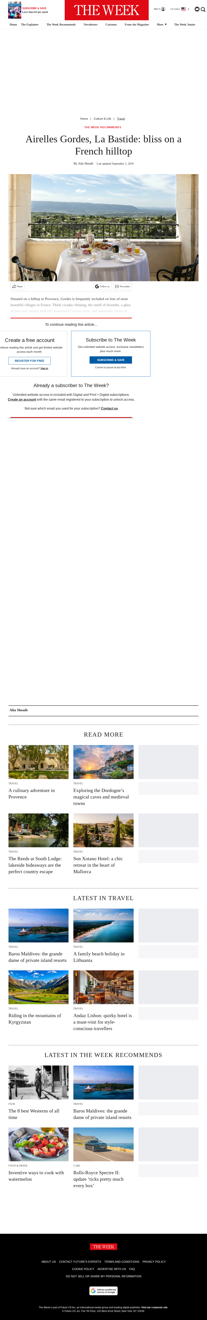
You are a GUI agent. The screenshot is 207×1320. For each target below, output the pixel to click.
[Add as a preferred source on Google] (103, 1290)
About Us (48, 1261)
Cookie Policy (83, 1269)
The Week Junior (184, 24)
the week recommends (102, 127)
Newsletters (90, 24)
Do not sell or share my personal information (103, 1276)
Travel (121, 118)
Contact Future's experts (80, 1261)
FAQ (132, 1269)
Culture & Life (102, 118)
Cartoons (111, 24)
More (160, 24)
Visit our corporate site (154, 1307)
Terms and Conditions (121, 1261)
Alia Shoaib (85, 163)
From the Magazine (137, 24)
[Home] (13, 24)
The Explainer (29, 24)
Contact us (109, 408)
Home (84, 118)
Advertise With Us (111, 1269)
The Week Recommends (61, 24)
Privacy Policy (154, 1261)
